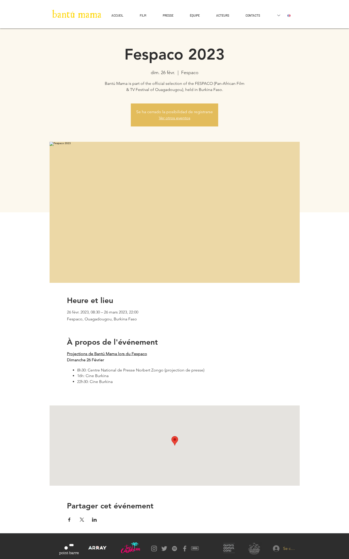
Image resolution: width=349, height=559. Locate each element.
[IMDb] (195, 548)
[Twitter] (164, 548)
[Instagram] (154, 548)
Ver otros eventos (174, 117)
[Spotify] (174, 548)
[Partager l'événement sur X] (81, 520)
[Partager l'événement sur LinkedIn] (94, 520)
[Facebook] (185, 548)
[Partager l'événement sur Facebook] (69, 520)
